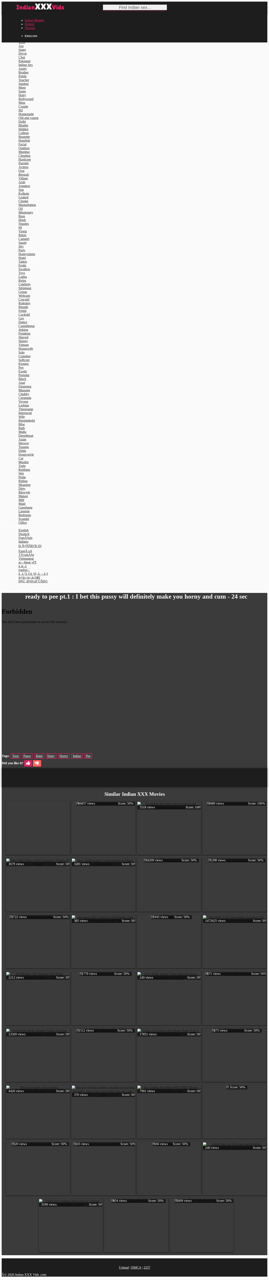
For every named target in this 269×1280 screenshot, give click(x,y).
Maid (21, 503)
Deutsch (23, 534)
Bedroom (24, 515)
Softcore (24, 360)
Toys (21, 273)
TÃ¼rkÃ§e (26, 555)
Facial (22, 144)
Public (22, 76)
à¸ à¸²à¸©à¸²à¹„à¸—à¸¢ (33, 573)
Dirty (21, 488)
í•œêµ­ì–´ (24, 570)
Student (23, 84)
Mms (21, 102)
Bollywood (25, 99)
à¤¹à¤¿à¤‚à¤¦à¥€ (29, 577)
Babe (39, 756)
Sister (22, 49)
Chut (21, 57)
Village (23, 178)
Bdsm (22, 235)
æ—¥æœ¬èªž (27, 562)
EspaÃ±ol (25, 551)
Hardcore (24, 159)
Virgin (22, 231)
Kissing (23, 364)
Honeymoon (26, 254)
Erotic (22, 265)
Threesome (25, 409)
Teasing (23, 447)
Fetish (22, 311)
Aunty (22, 68)
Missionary (25, 212)
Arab (21, 182)
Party (21, 250)
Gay (21, 318)
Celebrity (24, 284)
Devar (22, 53)
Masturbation (27, 205)
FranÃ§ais (25, 538)
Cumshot (24, 356)
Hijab (22, 220)
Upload (124, 1267)
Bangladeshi (26, 420)
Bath (21, 428)
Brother (23, 72)
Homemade (26, 114)
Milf (21, 500)
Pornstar (23, 375)
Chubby (23, 394)
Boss (21, 216)
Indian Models (34, 20)
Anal (21, 382)
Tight (21, 466)
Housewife (25, 348)
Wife (21, 416)
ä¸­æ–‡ (22, 566)
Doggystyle (26, 454)
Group (22, 292)
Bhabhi (23, 125)
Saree (22, 91)
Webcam (24, 295)
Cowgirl (23, 299)
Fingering (24, 386)
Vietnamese (26, 558)
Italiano (23, 541)
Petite (22, 477)
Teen (15, 756)
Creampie (24, 398)
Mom (22, 87)
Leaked (23, 197)
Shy (21, 246)
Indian (77, 756)
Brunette (24, 137)
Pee (88, 756)
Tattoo (22, 261)
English (23, 530)
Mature (23, 496)
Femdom (24, 333)
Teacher (23, 80)
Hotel (22, 258)
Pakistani (24, 61)
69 (20, 227)
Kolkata (23, 193)
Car (20, 458)
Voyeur (23, 401)
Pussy (27, 756)
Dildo (22, 451)
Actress (23, 167)
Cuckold (24, 314)
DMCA (136, 1267)
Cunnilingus (26, 326)
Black (22, 379)
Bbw (21, 424)
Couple (23, 106)
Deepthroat (25, 435)
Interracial (25, 413)
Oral (21, 171)
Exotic (22, 371)
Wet (21, 473)
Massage (24, 390)
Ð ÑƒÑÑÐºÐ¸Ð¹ (30, 546)
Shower (23, 443)
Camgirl (23, 239)
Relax (22, 280)
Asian (22, 439)
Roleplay (24, 303)
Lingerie (24, 511)
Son (21, 189)
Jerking (23, 329)
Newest (30, 28)
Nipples (23, 224)
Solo (21, 352)
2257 (147, 1267)
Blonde (23, 307)
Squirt (22, 242)
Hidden (23, 129)
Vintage (23, 345)
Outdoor (24, 148)
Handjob (24, 140)
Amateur (24, 186)
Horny (63, 756)
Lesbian (23, 405)
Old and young (28, 118)
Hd (20, 110)
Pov (21, 367)
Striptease (24, 288)
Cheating (24, 155)
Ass (21, 46)
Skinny (23, 341)
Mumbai (24, 152)
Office (22, 522)
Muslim (23, 462)
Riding (23, 481)
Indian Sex (25, 65)
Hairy (22, 95)
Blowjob (24, 492)
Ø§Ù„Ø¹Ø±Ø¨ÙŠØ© (33, 581)
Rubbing (24, 469)
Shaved (23, 337)
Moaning (24, 485)
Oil (20, 208)
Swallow (24, 269)
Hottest (29, 24)
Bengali (23, 174)
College (23, 133)
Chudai (23, 201)
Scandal (23, 519)
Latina (22, 276)
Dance (22, 322)
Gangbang (25, 507)
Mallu (22, 432)
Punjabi (23, 163)
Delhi (22, 121)
